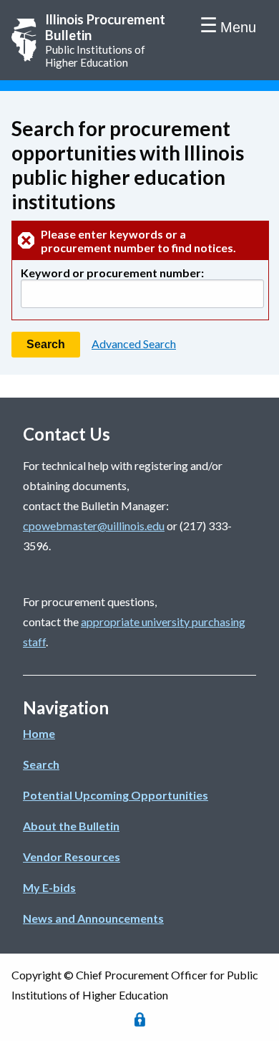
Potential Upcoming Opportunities (115, 795)
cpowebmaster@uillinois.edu (94, 525)
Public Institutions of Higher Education (105, 40)
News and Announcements (93, 918)
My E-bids (49, 887)
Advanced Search (134, 343)
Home (39, 733)
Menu (238, 27)
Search (41, 764)
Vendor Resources (71, 856)
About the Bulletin (71, 826)
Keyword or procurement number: (112, 272)
